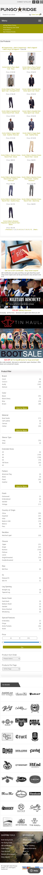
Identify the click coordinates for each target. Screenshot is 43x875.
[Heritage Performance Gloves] (21, 769)
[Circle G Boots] (7, 726)
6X (21, 465)
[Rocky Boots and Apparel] (7, 812)
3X (21, 455)
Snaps (21, 547)
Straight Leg (21, 590)
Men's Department (20, 48)
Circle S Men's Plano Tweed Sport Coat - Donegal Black (31, 68)
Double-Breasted (21, 560)
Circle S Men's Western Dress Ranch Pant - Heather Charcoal (11, 178)
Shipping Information (29, 848)
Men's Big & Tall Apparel (11, 49)
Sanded (21, 502)
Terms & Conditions (29, 843)
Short (21, 443)
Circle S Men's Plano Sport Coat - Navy (10, 68)
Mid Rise (21, 569)
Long (21, 440)
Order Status (5, 848)
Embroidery (21, 621)
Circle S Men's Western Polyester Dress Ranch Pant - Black (10, 222)
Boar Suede (21, 418)
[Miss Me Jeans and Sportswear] (7, 797)
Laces (21, 555)
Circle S (21, 382)
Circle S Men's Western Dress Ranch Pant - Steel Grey (31, 200)
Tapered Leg (21, 592)
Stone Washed (21, 609)
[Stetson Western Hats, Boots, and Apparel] (21, 826)
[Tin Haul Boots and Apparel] (35, 826)
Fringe (21, 623)
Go (22, 647)
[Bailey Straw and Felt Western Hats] (7, 712)
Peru (21, 526)
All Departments (7, 48)
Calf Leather (21, 421)
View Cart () (36, 14)
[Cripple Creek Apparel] (7, 741)
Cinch (21, 379)
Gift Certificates (6, 845)
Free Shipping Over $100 (11, 27)
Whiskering (21, 612)
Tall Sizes (21, 462)
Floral (21, 479)
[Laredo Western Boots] (35, 783)
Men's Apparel (32, 48)
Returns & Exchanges (8, 854)
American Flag (21, 474)
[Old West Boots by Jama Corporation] (21, 797)
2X (21, 452)
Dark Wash (21, 601)
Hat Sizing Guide (6, 843)
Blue (21, 401)
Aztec (21, 477)
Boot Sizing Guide (7, 840)
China (21, 513)
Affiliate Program (28, 840)
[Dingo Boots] (7, 755)
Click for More (21, 408)
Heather (21, 482)
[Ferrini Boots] (35, 755)
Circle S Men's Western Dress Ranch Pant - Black (11, 156)
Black (21, 396)
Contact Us (26, 854)
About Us (26, 851)
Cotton (21, 426)
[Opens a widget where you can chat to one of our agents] (34, 871)
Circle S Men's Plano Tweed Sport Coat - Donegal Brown (11, 90)
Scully (21, 384)
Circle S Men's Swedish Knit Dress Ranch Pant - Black (11, 112)
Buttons (21, 549)
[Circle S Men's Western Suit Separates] (21, 726)
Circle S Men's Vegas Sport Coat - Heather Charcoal (11, 134)
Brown (21, 404)
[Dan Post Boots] (35, 741)
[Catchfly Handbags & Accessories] (21, 712)
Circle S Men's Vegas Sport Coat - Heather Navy (31, 134)
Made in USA (21, 521)
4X (21, 457)
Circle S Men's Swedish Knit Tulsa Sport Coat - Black (31, 112)
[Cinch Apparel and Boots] (35, 712)
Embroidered (21, 499)
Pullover (21, 552)
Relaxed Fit (21, 578)
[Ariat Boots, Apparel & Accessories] (35, 698)
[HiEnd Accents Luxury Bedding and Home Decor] (35, 769)
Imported (21, 516)
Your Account (5, 851)
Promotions (7, 29)
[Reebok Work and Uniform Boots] (35, 797)
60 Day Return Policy (9, 25)
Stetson (21, 387)
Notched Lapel (21, 535)
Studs (21, 629)
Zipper (21, 544)
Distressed (21, 496)
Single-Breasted (21, 557)
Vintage (21, 504)
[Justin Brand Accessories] (21, 783)
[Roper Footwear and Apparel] (21, 812)
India (21, 518)
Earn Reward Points (9, 32)
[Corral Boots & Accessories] (35, 726)
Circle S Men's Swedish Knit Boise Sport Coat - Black (31, 90)
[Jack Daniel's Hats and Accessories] (7, 783)
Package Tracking (29, 845)
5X (21, 460)
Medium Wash (21, 604)
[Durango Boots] (21, 755)
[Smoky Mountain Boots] (7, 826)
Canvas (21, 423)
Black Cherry (21, 398)
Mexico (21, 524)
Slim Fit (21, 581)
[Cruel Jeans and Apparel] (21, 741)
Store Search (5, 857)
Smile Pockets (21, 626)
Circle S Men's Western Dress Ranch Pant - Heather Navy (11, 200)
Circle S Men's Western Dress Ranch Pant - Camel (31, 156)
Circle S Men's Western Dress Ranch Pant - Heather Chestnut (31, 178)
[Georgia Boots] (7, 769)
